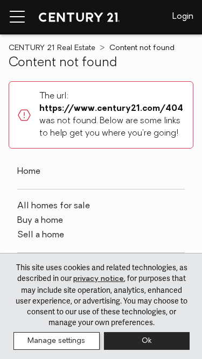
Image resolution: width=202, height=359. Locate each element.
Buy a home (40, 220)
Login (182, 16)
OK (146, 341)
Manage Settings (56, 341)
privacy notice (98, 279)
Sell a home (40, 235)
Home (28, 171)
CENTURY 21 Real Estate (52, 48)
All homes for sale (53, 206)
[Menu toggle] (17, 17)
